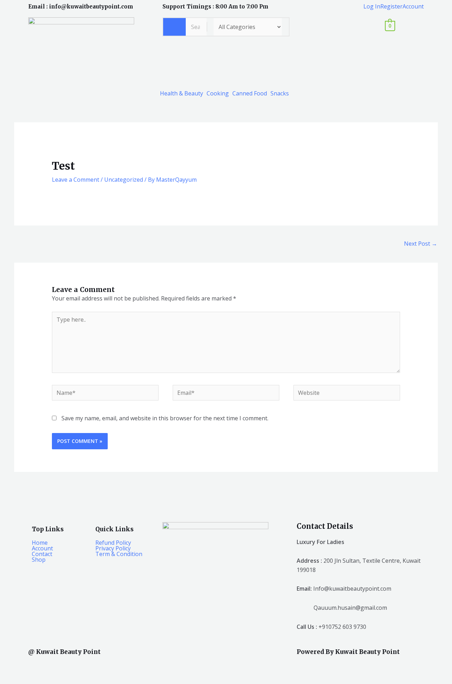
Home (40, 542)
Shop (39, 559)
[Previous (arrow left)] (12, 678)
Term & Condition (118, 554)
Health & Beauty (181, 93)
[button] (183, 93)
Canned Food (249, 93)
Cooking (218, 93)
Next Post (420, 243)
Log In (371, 6)
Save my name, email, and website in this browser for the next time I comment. (164, 418)
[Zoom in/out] (12, 666)
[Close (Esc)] (88, 666)
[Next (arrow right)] (37, 678)
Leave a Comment (75, 179)
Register (391, 6)
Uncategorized (123, 179)
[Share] (63, 666)
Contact (42, 554)
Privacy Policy (113, 548)
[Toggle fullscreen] (37, 666)
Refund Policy (113, 542)
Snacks (279, 93)
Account (413, 6)
